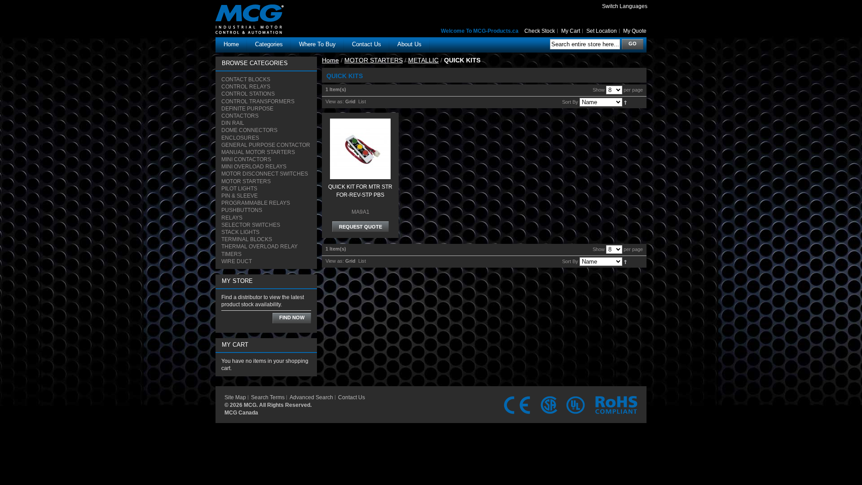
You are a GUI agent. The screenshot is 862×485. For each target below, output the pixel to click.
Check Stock (539, 31)
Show (599, 90)
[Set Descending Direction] (625, 102)
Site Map (235, 397)
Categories (269, 44)
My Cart (570, 31)
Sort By (570, 102)
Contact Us (351, 397)
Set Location (601, 31)
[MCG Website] (265, 10)
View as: (334, 101)
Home (231, 44)
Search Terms (268, 397)
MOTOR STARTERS (373, 60)
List (362, 101)
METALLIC (423, 60)
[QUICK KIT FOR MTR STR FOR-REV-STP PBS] (360, 122)
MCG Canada (241, 413)
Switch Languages (624, 6)
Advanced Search (311, 397)
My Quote (634, 31)
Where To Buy (317, 44)
